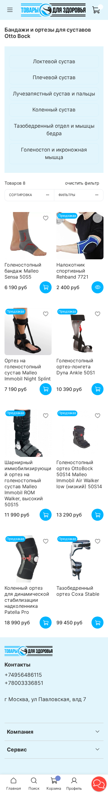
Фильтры (66, 195)
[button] (99, 783)
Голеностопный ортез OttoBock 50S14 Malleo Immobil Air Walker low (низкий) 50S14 (79, 474)
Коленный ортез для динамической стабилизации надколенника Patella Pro (26, 600)
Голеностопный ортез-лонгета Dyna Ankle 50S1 (75, 366)
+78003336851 (23, 683)
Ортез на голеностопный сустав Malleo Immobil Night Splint (27, 369)
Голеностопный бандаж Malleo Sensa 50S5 (22, 271)
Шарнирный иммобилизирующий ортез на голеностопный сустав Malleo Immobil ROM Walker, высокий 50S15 (27, 483)
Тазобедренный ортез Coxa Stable (77, 591)
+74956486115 (23, 675)
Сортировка (20, 195)
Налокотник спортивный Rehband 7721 (72, 271)
